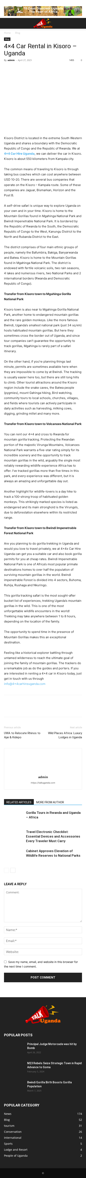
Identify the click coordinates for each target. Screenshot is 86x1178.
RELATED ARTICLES (18, 802)
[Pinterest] (26, 69)
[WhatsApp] (36, 69)
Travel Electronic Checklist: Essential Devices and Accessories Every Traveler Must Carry (53, 836)
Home (7, 32)
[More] (45, 69)
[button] (6, 23)
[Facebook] (8, 69)
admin (11, 60)
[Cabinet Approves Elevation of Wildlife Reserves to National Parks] (14, 855)
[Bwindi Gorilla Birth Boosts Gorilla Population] (14, 1087)
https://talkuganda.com (43, 782)
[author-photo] (43, 771)
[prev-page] (6, 870)
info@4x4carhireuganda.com (24, 684)
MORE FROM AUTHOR (50, 802)
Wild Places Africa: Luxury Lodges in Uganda (65, 735)
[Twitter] (17, 69)
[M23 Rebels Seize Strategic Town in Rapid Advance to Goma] (14, 1068)
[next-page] (12, 870)
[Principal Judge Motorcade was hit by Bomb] (14, 1049)
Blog (17, 32)
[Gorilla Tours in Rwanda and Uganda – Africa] (14, 817)
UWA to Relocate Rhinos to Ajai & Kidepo (22, 735)
